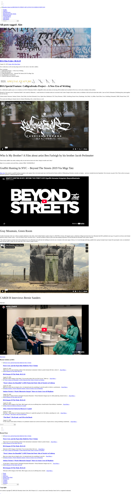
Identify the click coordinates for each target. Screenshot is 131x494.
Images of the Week (8, 477)
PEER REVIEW (7, 15)
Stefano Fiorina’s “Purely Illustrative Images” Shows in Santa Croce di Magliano (28, 391)
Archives (5, 481)
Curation (5, 480)
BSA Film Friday (16, 64)
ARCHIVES (6, 18)
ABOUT (5, 11)
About (4, 474)
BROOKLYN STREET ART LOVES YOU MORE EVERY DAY (28, 7)
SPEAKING (6, 19)
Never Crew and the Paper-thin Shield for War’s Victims (20, 365)
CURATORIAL (7, 16)
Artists (9, 64)
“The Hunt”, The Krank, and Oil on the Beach (17, 417)
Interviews (5, 476)
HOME (5, 9)
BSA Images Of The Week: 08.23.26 (14, 374)
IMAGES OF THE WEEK (9, 14)
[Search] (18, 21)
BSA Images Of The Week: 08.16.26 (14, 400)
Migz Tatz (2, 173)
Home (4, 473)
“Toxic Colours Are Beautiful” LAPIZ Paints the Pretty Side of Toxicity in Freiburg (29, 383)
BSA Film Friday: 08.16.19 (10, 61)
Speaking (5, 483)
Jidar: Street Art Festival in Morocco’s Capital (17, 408)
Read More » (63, 370)
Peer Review (6, 478)
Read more (2, 356)
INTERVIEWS (6, 12)
